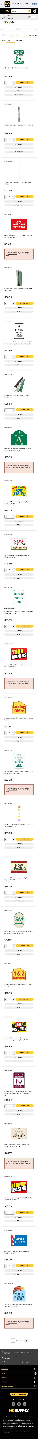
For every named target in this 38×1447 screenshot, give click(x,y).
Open (34, 4)
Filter (19, 29)
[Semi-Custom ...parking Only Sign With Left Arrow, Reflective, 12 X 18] (19, 768)
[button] (29, 11)
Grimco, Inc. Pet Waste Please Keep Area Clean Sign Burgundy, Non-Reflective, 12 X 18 (18, 1093)
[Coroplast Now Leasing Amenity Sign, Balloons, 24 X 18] (19, 498)
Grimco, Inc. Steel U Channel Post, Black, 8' (18, 125)
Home (2, 15)
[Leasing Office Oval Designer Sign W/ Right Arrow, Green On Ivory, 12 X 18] (19, 928)
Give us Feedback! (19, 1394)
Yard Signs (10, 18)
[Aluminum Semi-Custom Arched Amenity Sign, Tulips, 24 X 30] (19, 1301)
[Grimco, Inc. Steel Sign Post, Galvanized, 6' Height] (19, 179)
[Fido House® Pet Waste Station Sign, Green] (19, 64)
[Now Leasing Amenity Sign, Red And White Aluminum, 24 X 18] (19, 1194)
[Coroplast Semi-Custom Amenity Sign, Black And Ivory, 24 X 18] (19, 1141)
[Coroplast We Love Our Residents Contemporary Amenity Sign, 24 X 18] (19, 1034)
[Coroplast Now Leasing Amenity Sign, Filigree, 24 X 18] (19, 874)
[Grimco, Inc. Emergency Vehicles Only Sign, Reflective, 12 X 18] (19, 605)
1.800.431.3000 (18, 1357)
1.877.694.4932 (18, 1352)
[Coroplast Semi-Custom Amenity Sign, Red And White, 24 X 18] (19, 232)
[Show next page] (26, 1340)
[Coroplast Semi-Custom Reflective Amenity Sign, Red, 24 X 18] (19, 661)
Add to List (19, 87)
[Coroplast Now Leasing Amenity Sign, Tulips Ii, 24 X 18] (19, 552)
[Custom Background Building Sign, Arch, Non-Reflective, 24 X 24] (19, 445)
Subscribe (19, 94)
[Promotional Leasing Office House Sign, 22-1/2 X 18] (19, 715)
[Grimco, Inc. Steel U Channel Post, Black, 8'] (19, 122)
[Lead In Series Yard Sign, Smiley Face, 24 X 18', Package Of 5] (19, 821)
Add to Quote (19, 91)
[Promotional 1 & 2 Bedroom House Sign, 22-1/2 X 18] (19, 981)
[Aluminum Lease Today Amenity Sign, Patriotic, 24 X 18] (19, 1248)
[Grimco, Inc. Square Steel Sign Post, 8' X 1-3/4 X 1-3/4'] (19, 285)
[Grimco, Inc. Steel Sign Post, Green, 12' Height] (19, 392)
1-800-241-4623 (12, 254)
